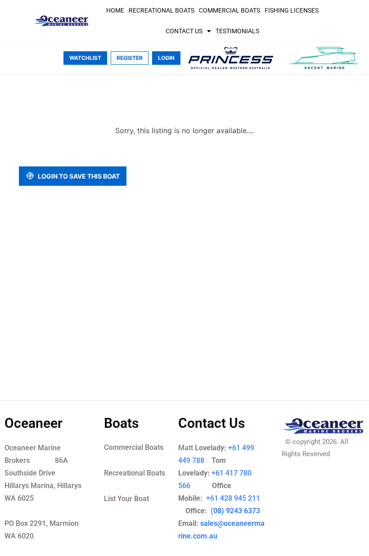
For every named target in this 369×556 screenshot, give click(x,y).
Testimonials (237, 31)
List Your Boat (126, 498)
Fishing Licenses (292, 10)
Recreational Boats (161, 10)
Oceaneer (33, 423)
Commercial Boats (229, 10)
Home (115, 10)
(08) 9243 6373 (234, 511)
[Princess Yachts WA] (231, 58)
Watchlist (85, 57)
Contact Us (184, 31)
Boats (121, 423)
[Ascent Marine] (324, 58)
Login (166, 57)
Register (130, 57)
